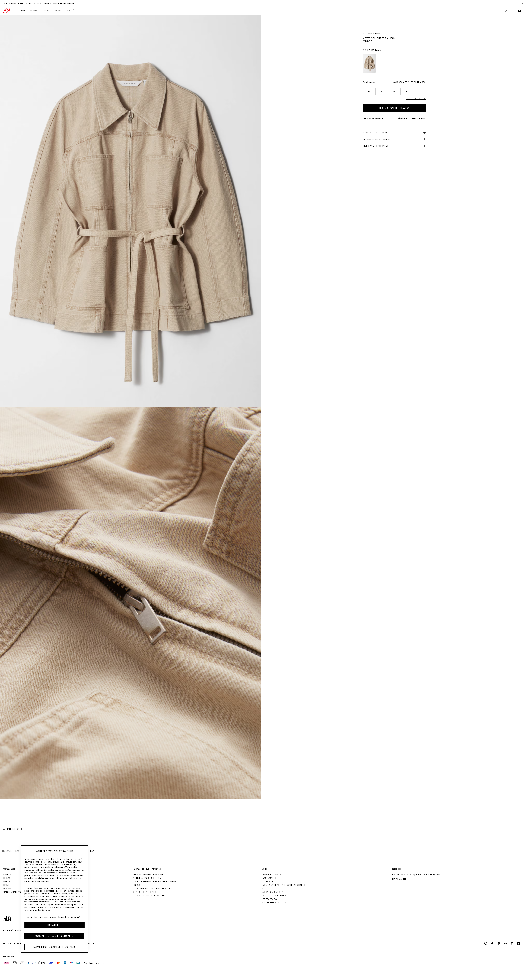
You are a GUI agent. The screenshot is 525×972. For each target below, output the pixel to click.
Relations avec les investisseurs (152, 888)
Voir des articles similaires (409, 82)
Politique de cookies (274, 895)
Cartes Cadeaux (12, 892)
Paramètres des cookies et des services (54, 947)
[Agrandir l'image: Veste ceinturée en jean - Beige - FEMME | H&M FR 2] (130, 603)
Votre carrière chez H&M (148, 874)
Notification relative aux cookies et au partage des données (54, 917)
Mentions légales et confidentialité (284, 885)
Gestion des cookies (274, 903)
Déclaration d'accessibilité (149, 895)
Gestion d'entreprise (145, 892)
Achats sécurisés (272, 892)
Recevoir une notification (394, 108)
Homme (34, 10)
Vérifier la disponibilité (412, 118)
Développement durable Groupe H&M (154, 881)
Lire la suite (399, 879)
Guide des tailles (416, 98)
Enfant (47, 10)
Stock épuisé (369, 82)
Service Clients (271, 874)
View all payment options (94, 963)
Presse (137, 885)
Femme (22, 10)
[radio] (369, 63)
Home (58, 10)
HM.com (6, 851)
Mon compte (269, 878)
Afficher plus (11, 829)
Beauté (70, 10)
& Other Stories (372, 33)
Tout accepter (54, 925)
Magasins (267, 881)
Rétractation (270, 899)
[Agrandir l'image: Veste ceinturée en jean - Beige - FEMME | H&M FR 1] (130, 211)
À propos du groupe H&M (147, 878)
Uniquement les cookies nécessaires (54, 936)
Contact (267, 888)
